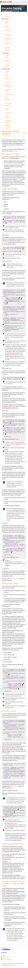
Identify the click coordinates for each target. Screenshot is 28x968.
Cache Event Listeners (8, 104)
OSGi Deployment (8, 116)
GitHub (3, 955)
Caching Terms (7, 56)
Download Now (5, 956)
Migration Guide (7, 72)
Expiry (6, 75)
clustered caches (14, 786)
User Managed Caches (7, 99)
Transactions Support (8, 90)
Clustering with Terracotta (7, 49)
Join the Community (6, 959)
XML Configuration (8, 34)
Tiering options (7, 26)
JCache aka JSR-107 (8, 39)
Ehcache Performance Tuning (8, 127)
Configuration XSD (8, 43)
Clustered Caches (14, 578)
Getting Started (7, 22)
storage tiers (17, 151)
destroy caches (14, 445)
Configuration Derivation (8, 121)
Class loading (8, 112)
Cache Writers (8, 94)
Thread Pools (8, 81)
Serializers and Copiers (8, 85)
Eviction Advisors (7, 109)
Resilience (7, 78)
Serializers (19, 179)
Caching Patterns (7, 65)
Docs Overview (7, 15)
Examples (7, 30)
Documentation (5, 958)
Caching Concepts (7, 61)
